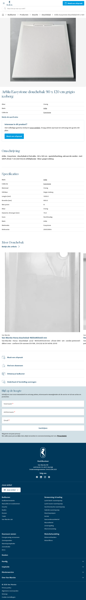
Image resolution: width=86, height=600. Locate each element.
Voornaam (8, 404)
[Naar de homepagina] (9, 3)
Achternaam (9, 412)
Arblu (45, 108)
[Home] (3, 14)
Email (6, 420)
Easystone (47, 112)
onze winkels (35, 127)
